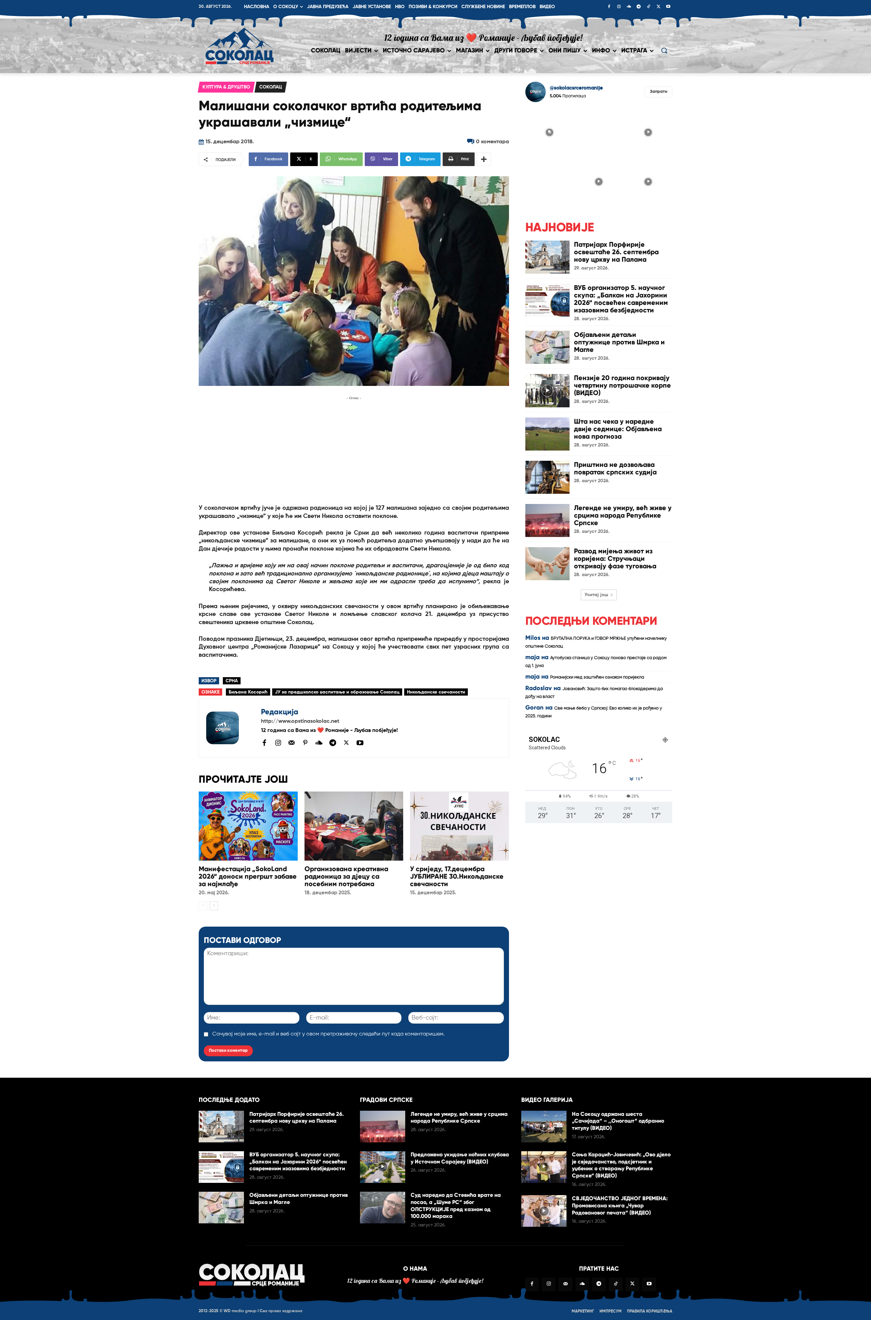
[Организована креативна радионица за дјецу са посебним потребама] (354, 826)
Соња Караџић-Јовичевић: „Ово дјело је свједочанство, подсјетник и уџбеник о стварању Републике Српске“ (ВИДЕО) (621, 1165)
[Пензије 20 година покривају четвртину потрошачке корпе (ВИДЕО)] (547, 390)
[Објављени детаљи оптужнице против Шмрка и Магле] (547, 347)
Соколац (270, 87)
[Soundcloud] (629, 7)
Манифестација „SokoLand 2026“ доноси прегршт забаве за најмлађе (248, 876)
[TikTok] (648, 7)
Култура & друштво (226, 87)
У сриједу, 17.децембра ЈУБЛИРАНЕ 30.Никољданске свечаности (457, 876)
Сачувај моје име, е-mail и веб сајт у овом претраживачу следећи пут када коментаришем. (328, 1034)
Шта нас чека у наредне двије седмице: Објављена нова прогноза (618, 428)
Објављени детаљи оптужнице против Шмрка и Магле (619, 342)
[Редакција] (230, 728)
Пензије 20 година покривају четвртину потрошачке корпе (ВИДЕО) (622, 385)
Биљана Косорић (248, 692)
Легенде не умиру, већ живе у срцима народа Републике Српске (623, 515)
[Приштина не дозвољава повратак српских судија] (547, 477)
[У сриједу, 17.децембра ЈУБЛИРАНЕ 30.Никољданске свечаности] (459, 826)
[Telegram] (639, 7)
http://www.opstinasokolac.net (300, 721)
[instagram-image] (549, 132)
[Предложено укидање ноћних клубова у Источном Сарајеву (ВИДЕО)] (382, 1167)
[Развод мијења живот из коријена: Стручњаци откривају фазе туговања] (547, 563)
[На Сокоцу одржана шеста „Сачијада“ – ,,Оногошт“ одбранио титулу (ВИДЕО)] (543, 1126)
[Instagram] (619, 7)
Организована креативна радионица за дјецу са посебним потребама (346, 876)
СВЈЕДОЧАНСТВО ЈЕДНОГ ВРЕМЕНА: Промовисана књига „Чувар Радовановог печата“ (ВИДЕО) (620, 1205)
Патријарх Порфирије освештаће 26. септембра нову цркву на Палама (616, 251)
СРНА (232, 681)
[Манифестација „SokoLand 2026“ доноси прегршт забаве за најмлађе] (248, 826)
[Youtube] (668, 7)
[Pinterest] (305, 743)
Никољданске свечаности (436, 692)
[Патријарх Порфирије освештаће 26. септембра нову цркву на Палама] (547, 257)
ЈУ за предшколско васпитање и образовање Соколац (337, 692)
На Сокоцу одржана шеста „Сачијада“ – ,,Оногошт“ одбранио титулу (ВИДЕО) (618, 1121)
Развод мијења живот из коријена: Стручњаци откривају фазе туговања (615, 558)
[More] (484, 159)
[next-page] (214, 905)
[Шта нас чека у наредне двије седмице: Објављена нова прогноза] (547, 434)
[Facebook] (609, 7)
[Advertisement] (354, 449)
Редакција (279, 711)
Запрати (658, 91)
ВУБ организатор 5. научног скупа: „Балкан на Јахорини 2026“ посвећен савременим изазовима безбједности (621, 298)
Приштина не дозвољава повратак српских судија (615, 468)
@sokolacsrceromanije (576, 88)
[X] (658, 7)
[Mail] (291, 742)
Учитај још (596, 594)
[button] (664, 50)
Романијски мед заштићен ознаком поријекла (597, 677)
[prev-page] (203, 905)
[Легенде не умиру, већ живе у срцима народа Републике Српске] (547, 520)
